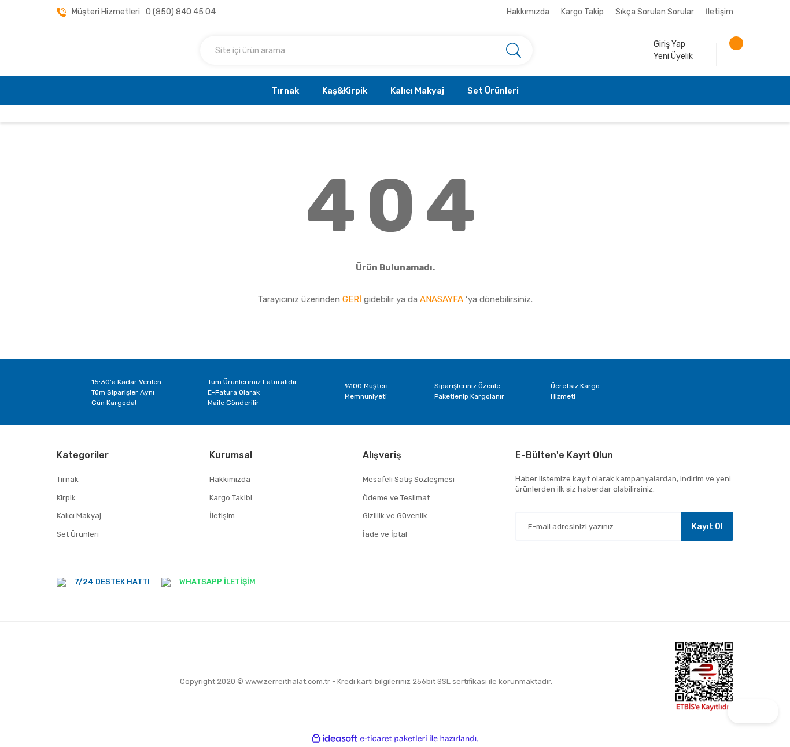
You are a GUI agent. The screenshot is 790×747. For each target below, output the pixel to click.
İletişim (719, 12)
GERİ (351, 299)
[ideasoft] (334, 738)
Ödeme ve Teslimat (396, 497)
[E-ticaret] (393, 738)
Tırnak (68, 479)
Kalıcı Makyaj (79, 515)
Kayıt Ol (707, 527)
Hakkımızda (528, 12)
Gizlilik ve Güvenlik (395, 515)
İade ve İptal (385, 534)
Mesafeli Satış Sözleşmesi (409, 479)
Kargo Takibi (230, 497)
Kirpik (66, 497)
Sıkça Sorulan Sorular (654, 12)
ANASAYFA (441, 299)
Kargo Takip (582, 12)
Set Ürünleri (78, 534)
